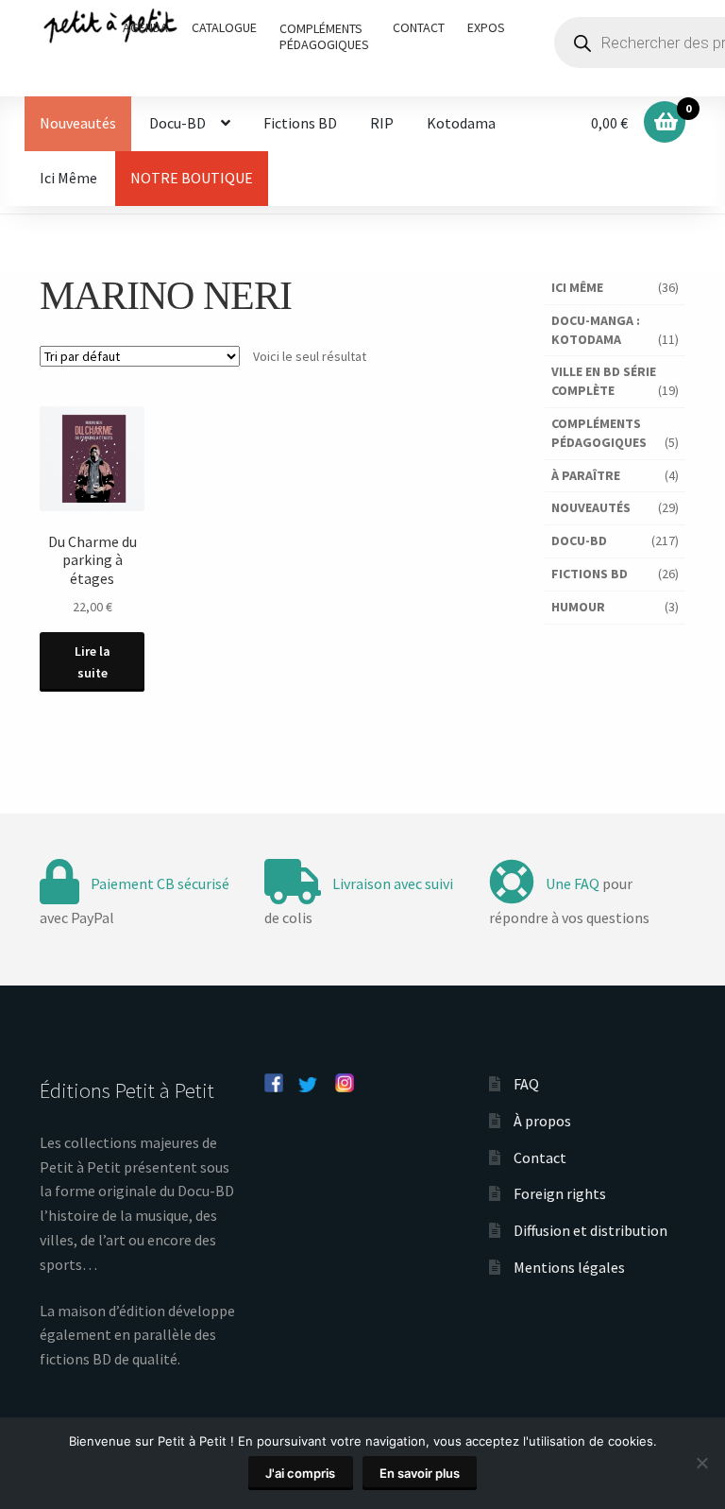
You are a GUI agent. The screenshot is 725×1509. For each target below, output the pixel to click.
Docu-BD (177, 122)
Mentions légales (569, 1267)
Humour (578, 606)
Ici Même (68, 177)
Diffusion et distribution (590, 1230)
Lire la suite (92, 662)
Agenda (145, 27)
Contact (419, 27)
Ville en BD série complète (603, 381)
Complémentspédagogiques (324, 36)
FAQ (526, 1083)
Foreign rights (560, 1193)
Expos (486, 27)
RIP (382, 122)
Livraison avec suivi (392, 883)
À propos (542, 1120)
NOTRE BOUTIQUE (191, 177)
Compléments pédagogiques (599, 433)
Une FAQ (572, 883)
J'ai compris (300, 1473)
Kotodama (461, 122)
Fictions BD (300, 122)
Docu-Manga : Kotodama (595, 330)
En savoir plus (419, 1473)
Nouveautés (78, 122)
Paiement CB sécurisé (160, 883)
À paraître (585, 475)
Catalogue (224, 27)
